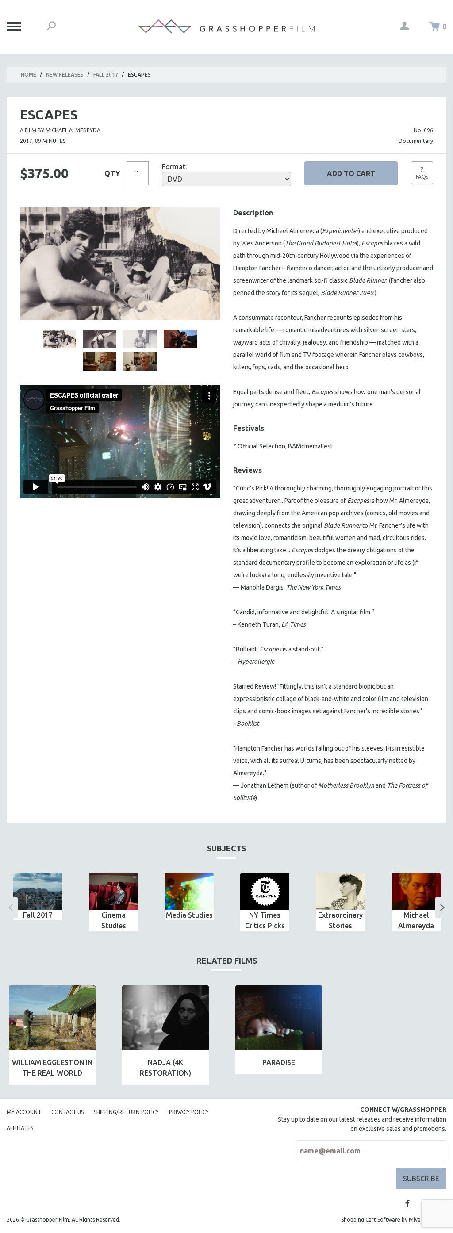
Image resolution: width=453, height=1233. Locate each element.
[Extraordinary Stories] (340, 891)
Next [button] (442, 907)
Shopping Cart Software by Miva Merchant (393, 1219)
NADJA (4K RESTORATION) (165, 1067)
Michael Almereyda (416, 920)
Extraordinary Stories (340, 920)
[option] (37, 896)
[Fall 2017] (37, 891)
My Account (24, 1112)
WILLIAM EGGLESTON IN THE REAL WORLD (52, 1067)
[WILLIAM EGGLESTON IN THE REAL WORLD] (52, 1017)
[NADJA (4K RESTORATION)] (165, 1017)
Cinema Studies (113, 920)
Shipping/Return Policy (126, 1112)
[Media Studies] (189, 891)
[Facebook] (407, 1203)
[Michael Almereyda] (416, 891)
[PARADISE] (278, 1017)
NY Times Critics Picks (265, 920)
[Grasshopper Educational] (226, 26)
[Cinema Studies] (113, 891)
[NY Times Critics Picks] (264, 891)
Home (28, 74)
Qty (112, 173)
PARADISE (278, 1062)
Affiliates (20, 1128)
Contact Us (67, 1112)
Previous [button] (11, 907)
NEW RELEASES (65, 74)
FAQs (422, 172)
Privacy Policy (189, 1112)
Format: (174, 167)
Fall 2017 (105, 74)
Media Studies (189, 915)
